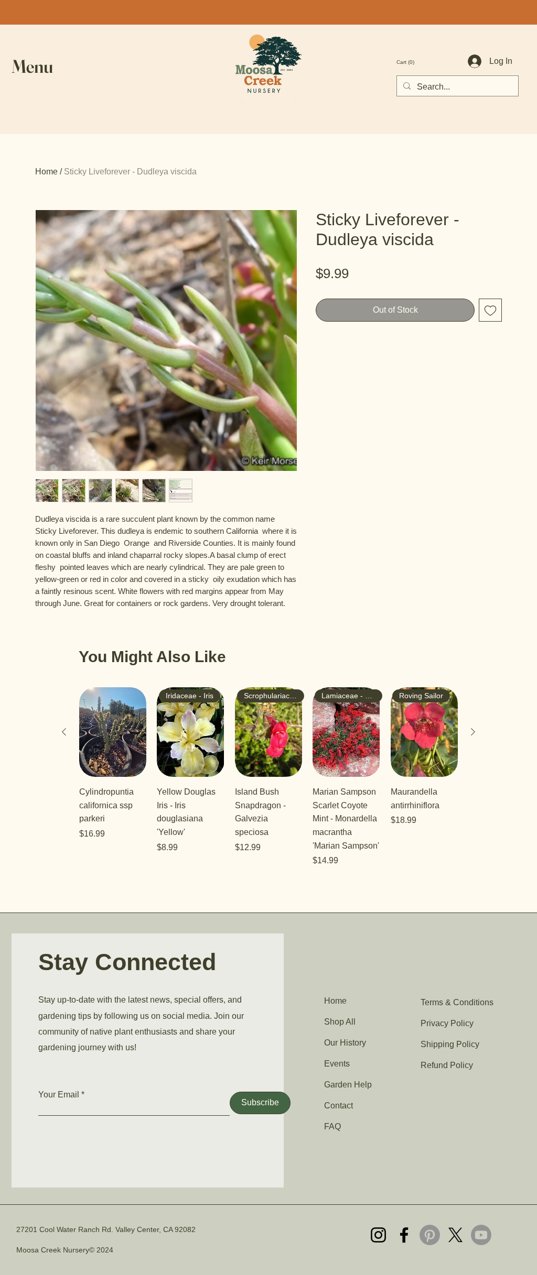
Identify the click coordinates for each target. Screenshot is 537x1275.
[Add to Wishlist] (490, 310)
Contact (338, 1105)
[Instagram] (378, 1235)
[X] (455, 1235)
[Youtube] (481, 1235)
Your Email (58, 1095)
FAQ (332, 1126)
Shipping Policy (450, 1044)
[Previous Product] (64, 732)
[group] (268, 777)
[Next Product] (473, 732)
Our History (345, 1042)
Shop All (340, 1021)
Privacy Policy (447, 1023)
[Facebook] (404, 1235)
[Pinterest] (430, 1235)
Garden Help (348, 1084)
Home (46, 171)
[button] (36, 66)
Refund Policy (447, 1065)
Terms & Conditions (457, 1002)
